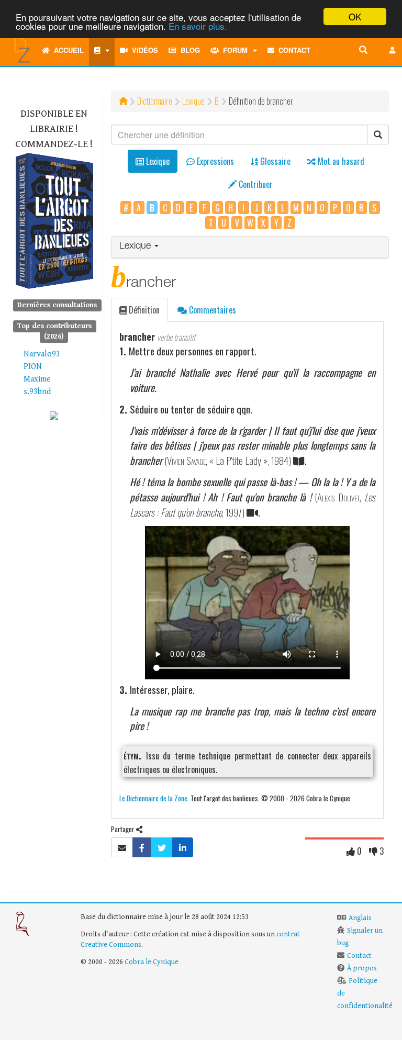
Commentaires (211, 310)
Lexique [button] (136, 246)
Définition (143, 310)
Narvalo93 (42, 354)
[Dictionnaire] (102, 50)
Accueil (67, 50)
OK (355, 16)
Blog (188, 50)
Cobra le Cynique (151, 962)
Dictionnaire (154, 101)
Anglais (360, 918)
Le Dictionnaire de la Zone (153, 797)
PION (33, 367)
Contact (292, 50)
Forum (233, 50)
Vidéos (143, 50)
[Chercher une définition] (363, 50)
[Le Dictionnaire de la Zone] (54, 415)
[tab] (249, 247)
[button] (392, 50)
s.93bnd (37, 392)
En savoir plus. (198, 25)
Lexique (193, 101)
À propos (362, 968)
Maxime (37, 379)
